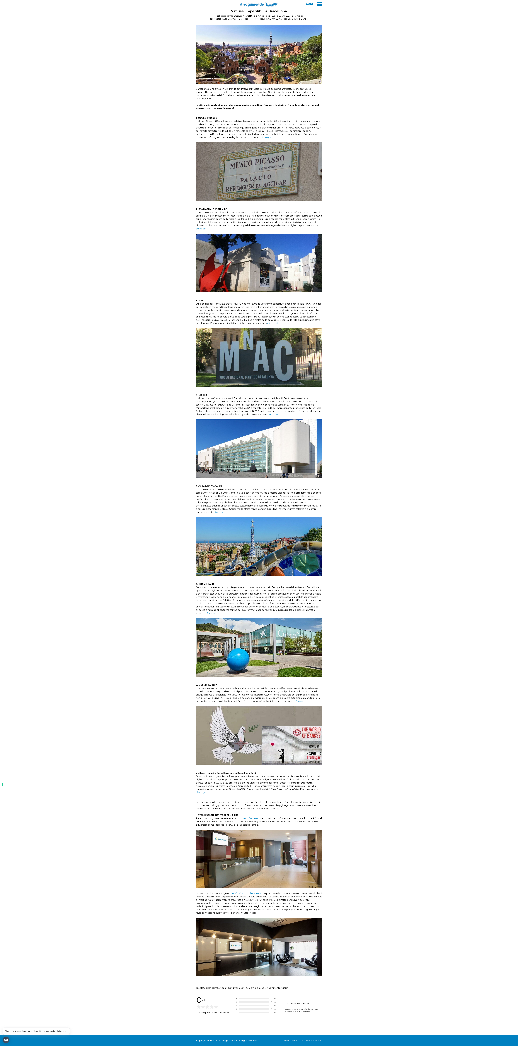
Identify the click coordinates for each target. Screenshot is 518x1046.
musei (235, 19)
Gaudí (284, 19)
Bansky (304, 19)
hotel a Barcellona (251, 818)
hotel (218, 19)
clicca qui (266, 137)
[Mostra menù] (320, 4)
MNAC (267, 19)
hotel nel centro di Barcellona (247, 893)
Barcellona (244, 19)
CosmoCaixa (294, 19)
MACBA (276, 19)
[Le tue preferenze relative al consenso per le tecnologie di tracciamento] (2, 784)
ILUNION (226, 19)
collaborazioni (290, 1040)
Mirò (261, 19)
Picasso (254, 19)
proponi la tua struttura (310, 1040)
